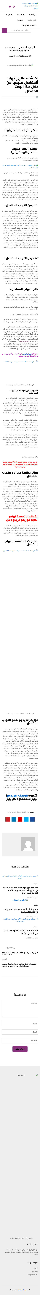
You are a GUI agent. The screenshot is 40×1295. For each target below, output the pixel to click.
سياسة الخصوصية (29, 25)
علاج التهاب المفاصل (23, 812)
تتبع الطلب (32, 20)
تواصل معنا (35, 1271)
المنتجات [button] (20, 14)
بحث (4, 30)
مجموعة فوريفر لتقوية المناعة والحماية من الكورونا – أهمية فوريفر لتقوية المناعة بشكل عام (20, 890)
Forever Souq (21, 1289)
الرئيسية (32, 14)
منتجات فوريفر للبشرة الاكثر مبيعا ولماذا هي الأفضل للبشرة (20, 932)
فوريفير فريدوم (17, 795)
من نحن (20, 20)
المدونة (9, 14)
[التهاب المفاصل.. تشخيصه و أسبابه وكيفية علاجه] (32, 819)
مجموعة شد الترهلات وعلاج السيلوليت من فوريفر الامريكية (21, 910)
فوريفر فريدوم (24, 341)
